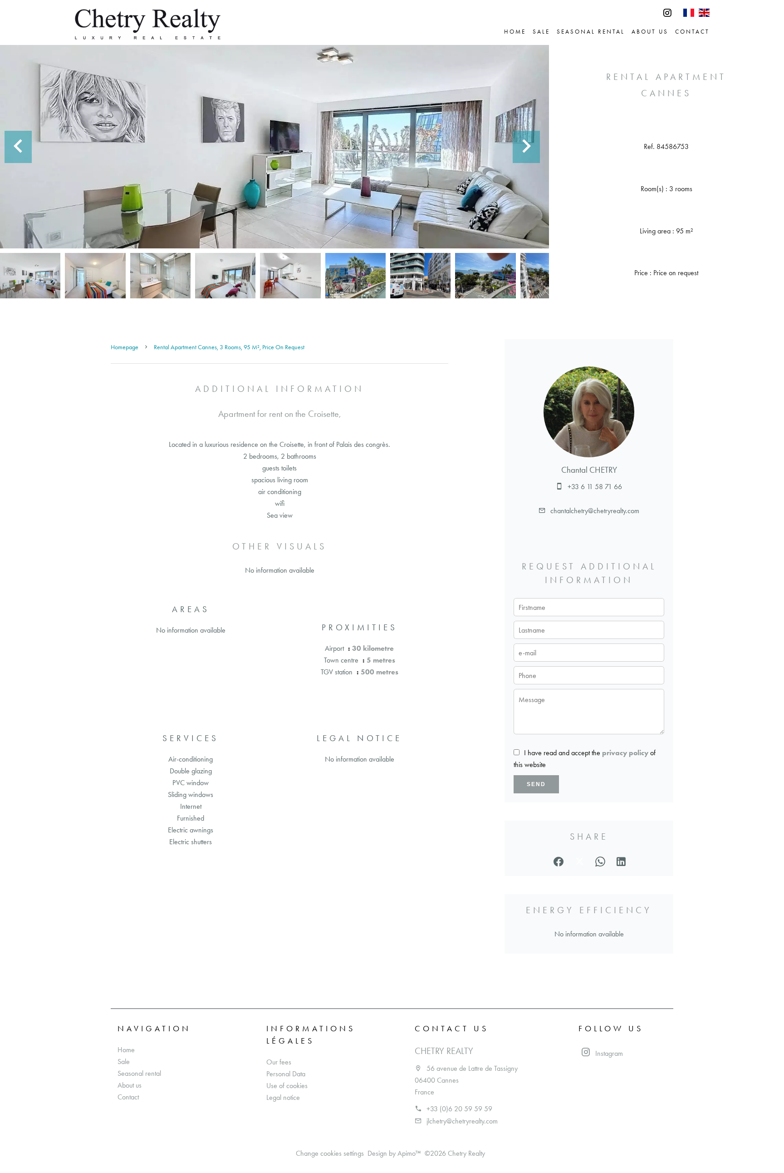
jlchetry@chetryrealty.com (462, 1121)
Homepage (124, 347)
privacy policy (625, 752)
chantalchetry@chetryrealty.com (594, 510)
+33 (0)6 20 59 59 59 (459, 1108)
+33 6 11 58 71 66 (595, 486)
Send (536, 784)
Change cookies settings (330, 1153)
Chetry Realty (444, 1050)
